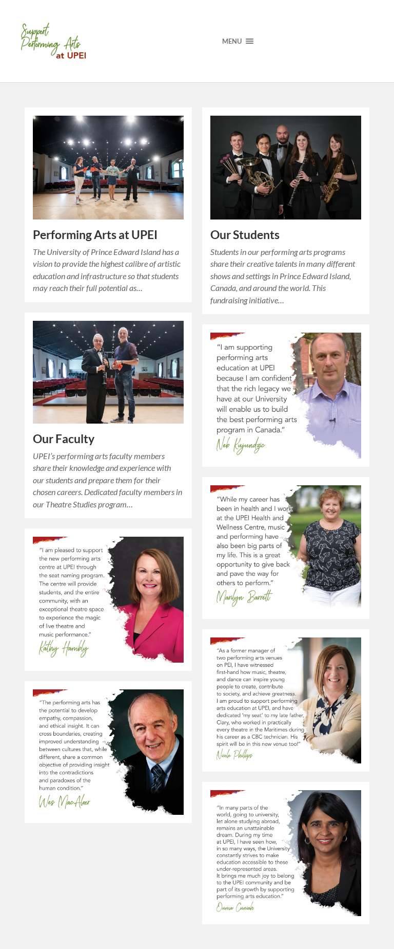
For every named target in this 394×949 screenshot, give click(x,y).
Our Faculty (63, 439)
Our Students (245, 235)
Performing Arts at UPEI (95, 235)
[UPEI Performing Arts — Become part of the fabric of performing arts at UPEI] (54, 41)
